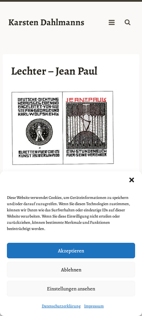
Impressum (94, 306)
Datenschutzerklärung (61, 306)
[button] (131, 179)
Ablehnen (71, 269)
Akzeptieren (71, 250)
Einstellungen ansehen (71, 288)
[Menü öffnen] (111, 22)
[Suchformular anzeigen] (127, 22)
